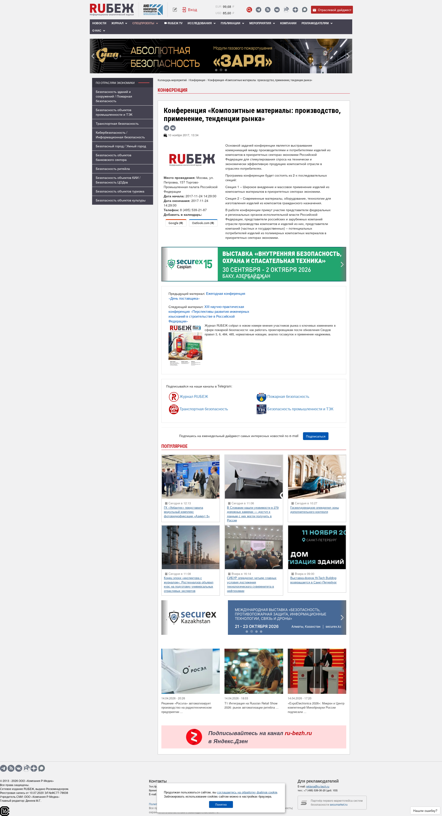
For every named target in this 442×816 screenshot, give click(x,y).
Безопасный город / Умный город (121, 146)
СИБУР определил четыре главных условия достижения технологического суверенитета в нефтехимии (251, 584)
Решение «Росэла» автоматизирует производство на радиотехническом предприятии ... (186, 707)
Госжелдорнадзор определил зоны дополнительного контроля (314, 509)
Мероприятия (260, 23)
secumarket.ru (339, 804)
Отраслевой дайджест (334, 9)
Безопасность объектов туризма (120, 191)
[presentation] (93, 56)
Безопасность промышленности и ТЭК (278, 409)
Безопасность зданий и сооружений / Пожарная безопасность (114, 96)
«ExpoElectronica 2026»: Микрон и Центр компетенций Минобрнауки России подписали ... (316, 707)
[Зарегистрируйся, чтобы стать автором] (174, 9)
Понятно (221, 804)
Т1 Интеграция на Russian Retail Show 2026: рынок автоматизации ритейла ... (251, 705)
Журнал (117, 23)
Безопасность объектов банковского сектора (113, 157)
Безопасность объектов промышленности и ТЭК (114, 112)
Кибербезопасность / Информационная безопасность (120, 134)
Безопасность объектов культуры (120, 200)
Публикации (231, 23)
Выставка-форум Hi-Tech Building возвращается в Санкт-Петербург (313, 580)
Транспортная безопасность (117, 123)
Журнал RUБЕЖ (183, 396)
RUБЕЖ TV (175, 23)
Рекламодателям (315, 23)
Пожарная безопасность (274, 396)
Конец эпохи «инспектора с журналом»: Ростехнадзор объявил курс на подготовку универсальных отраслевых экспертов (188, 584)
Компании (288, 23)
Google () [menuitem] (176, 223)
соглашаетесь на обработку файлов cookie (247, 792)
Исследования (200, 23)
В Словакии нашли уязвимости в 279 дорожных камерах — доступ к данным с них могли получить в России (253, 514)
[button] (216, 70)
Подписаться (316, 436)
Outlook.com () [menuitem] (203, 223)
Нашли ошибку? (425, 810)
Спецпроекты (143, 23)
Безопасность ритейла (113, 168)
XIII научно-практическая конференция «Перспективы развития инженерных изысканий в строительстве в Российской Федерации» (209, 313)
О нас (97, 30)
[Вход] (189, 9)
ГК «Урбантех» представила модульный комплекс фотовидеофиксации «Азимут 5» (187, 511)
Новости (99, 23)
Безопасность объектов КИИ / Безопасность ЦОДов (118, 179)
